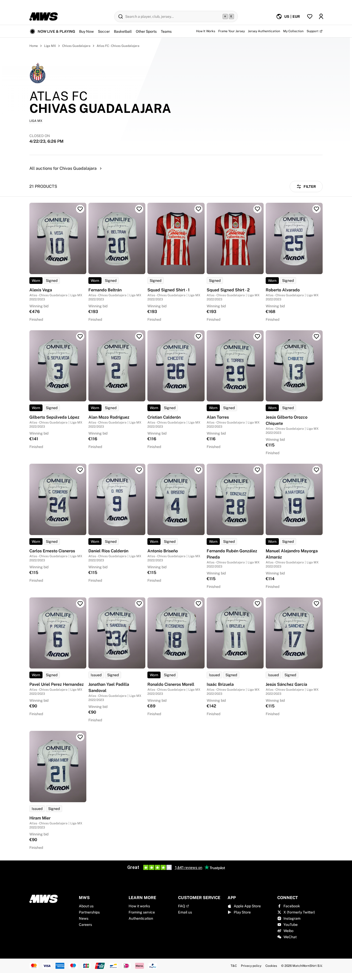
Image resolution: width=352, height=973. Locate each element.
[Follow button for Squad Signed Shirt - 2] (257, 209)
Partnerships (89, 912)
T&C (234, 966)
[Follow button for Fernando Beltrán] (139, 209)
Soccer (104, 31)
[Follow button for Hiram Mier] (80, 737)
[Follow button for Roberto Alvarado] (316, 209)
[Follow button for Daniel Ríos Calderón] (139, 470)
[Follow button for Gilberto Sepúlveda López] (80, 336)
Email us (185, 912)
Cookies (271, 966)
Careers (85, 925)
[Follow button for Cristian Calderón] (198, 336)
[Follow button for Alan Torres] (257, 336)
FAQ (181, 906)
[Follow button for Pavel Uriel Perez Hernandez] (80, 603)
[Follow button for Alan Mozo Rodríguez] (139, 336)
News (83, 918)
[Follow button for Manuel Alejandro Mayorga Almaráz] (316, 470)
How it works (139, 906)
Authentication (141, 918)
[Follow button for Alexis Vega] (80, 209)
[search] (176, 16)
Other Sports (146, 31)
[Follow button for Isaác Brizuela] (257, 603)
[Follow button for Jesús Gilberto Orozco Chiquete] (316, 336)
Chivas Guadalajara (76, 46)
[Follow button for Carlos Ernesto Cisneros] (80, 470)
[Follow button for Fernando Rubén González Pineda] (257, 470)
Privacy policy (251, 966)
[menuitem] (288, 16)
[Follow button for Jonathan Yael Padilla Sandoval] (139, 603)
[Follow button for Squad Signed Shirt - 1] (198, 209)
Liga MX (50, 46)
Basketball (123, 31)
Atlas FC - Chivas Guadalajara (118, 46)
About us (86, 906)
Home (33, 46)
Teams (166, 31)
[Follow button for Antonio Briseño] (198, 470)
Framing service (142, 912)
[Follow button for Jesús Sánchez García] (316, 603)
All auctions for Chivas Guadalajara (63, 168)
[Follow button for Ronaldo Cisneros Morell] (198, 603)
